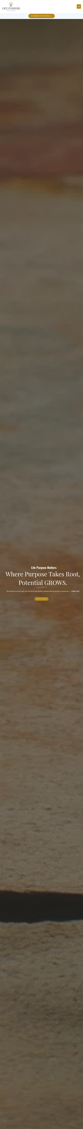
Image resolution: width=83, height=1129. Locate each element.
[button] (41, 16)
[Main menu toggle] (79, 6)
